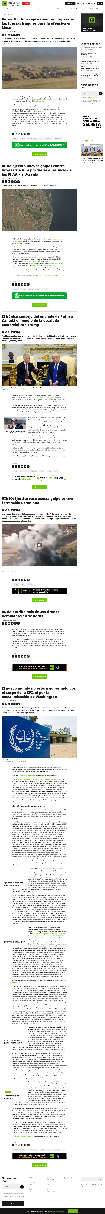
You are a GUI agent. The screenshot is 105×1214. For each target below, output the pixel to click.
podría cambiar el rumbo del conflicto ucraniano (50, 276)
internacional (58, 138)
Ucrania (45, 289)
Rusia (38, 289)
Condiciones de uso (51, 1191)
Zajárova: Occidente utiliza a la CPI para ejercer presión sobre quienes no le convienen (14, 883)
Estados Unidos (33, 471)
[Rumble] (80, 3)
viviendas (51, 263)
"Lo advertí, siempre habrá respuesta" (89, 54)
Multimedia (74, 9)
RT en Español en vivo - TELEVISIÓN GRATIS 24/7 (89, 29)
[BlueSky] (89, 3)
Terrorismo (48, 138)
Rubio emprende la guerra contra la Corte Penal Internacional (14, 942)
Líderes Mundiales (33, 1192)
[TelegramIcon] (86, 3)
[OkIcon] (92, 3)
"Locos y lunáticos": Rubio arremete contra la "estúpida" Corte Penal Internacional (13, 1042)
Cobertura (49, 1187)
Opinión (58, 9)
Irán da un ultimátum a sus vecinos (91, 48)
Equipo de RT (94, 9)
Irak (41, 138)
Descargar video (7, 568)
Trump (55, 471)
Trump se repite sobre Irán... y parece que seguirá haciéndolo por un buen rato (92, 160)
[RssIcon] (101, 1184)
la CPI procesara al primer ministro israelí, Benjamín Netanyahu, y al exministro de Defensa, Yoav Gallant (46, 935)
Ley (49, 1150)
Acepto (90, 97)
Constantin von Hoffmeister (23, 1136)
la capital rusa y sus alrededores (32, 261)
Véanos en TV (70, 4)
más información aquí (58, 1211)
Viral (24, 9)
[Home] (4, 3)
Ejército (23, 138)
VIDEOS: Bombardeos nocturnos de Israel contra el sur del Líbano (91, 67)
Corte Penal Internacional (27, 776)
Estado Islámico (39, 101)
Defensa (15, 138)
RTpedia (31, 1189)
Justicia (42, 1150)
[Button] (61, 4)
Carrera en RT (50, 1189)
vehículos (31, 263)
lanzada (55, 99)
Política (42, 471)
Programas (40, 9)
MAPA (14, 456)
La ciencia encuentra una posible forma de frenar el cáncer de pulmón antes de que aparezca (91, 75)
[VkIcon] (78, 3)
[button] (39, 545)
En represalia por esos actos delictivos (25, 268)
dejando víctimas (49, 265)
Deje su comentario (40, 154)
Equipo (48, 1184)
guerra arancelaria (37, 428)
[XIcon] (83, 3)
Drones (23, 289)
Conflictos (15, 289)
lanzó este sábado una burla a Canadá (44, 398)
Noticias (9, 9)
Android (66, 1181)
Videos (30, 1184)
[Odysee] (87, 1184)
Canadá (15, 471)
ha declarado (52, 422)
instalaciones (35, 265)
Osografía (87, 140)
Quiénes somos (50, 1179)
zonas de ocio (58, 263)
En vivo (26, 4)
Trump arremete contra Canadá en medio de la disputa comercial (15, 432)
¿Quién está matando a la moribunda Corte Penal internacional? (12, 1097)
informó (50, 634)
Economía (22, 471)
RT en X (13, 1203)
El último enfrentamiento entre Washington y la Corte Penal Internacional (35, 779)
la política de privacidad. (92, 97)
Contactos (49, 1182)
